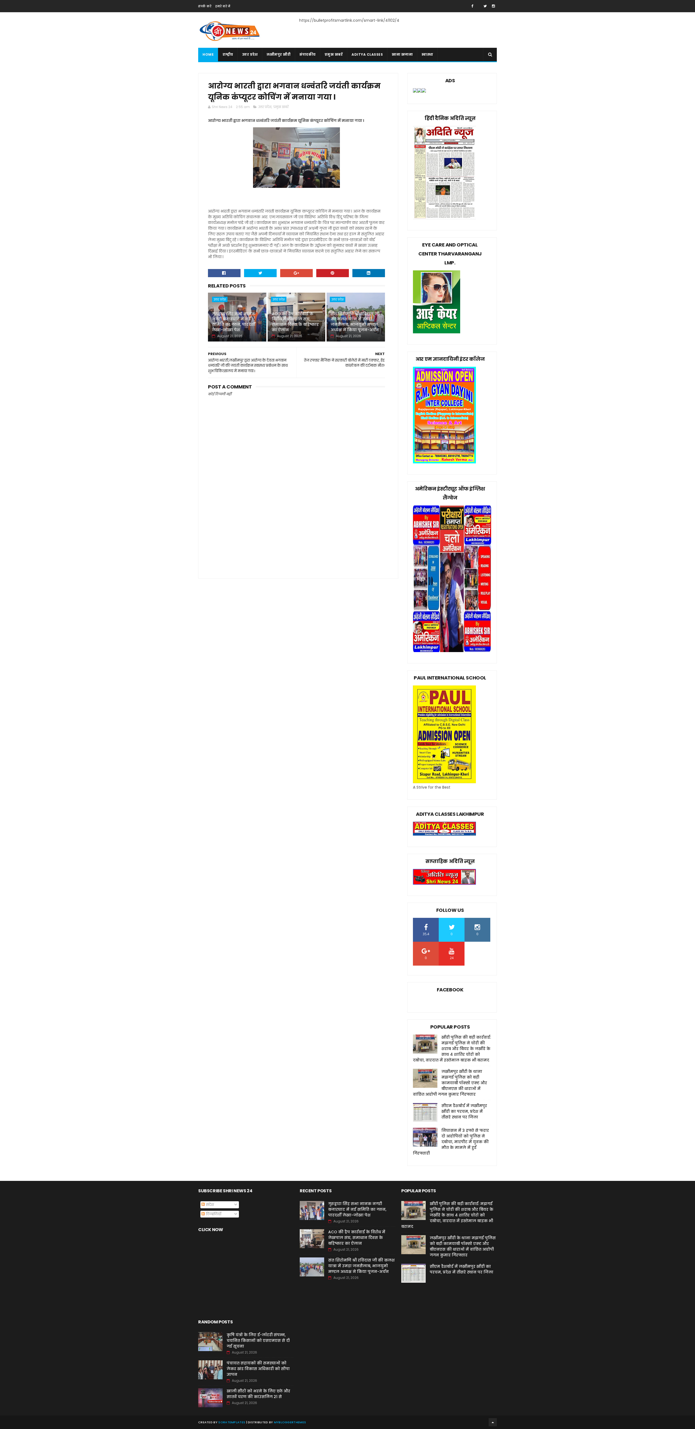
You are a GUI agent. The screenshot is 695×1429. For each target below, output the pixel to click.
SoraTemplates (231, 1422)
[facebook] (472, 6)
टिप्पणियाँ (213, 1214)
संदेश (209, 1204)
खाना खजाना (402, 54)
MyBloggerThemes (290, 1422)
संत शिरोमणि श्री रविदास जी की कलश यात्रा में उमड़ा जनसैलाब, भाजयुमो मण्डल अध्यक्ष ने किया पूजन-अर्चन (355, 322)
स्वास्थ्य (427, 54)
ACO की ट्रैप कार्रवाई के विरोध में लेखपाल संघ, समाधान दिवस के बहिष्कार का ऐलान (295, 322)
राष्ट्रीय (228, 54)
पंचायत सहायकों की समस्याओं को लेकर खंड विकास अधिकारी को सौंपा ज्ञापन (258, 1368)
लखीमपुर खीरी (278, 54)
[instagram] (493, 6)
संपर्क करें (204, 6)
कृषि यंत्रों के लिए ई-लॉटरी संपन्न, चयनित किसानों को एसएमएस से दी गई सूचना (258, 1340)
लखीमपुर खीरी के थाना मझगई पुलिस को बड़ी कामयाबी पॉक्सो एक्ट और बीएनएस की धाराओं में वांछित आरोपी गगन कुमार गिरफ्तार (450, 1083)
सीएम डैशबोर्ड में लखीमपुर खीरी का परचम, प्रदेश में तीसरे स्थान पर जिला (464, 1111)
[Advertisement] (296, 526)
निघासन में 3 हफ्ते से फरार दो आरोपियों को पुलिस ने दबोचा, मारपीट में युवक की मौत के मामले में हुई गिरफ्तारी (451, 1142)
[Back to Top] (493, 1422)
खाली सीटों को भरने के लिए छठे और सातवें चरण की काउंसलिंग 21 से (258, 1393)
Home (208, 54)
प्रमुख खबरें (334, 54)
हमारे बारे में (222, 6)
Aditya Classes (367, 54)
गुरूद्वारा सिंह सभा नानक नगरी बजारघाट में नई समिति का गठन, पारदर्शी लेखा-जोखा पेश (233, 322)
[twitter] (485, 6)
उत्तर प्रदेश (250, 54)
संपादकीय (307, 54)
